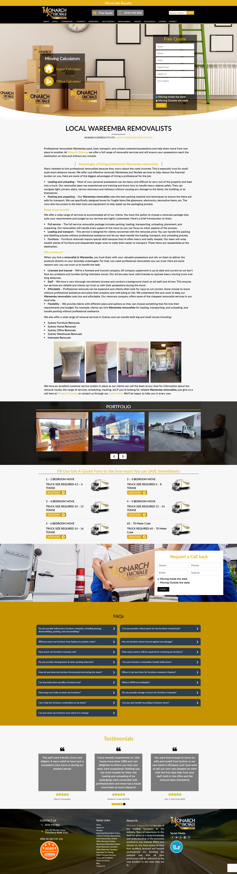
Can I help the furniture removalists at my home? (62, 702)
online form (116, 393)
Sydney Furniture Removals (64, 323)
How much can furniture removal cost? (57, 651)
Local (54, 21)
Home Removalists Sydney (106, 838)
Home (98, 825)
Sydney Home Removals (62, 326)
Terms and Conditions (104, 858)
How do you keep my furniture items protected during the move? (70, 672)
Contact (173, 21)
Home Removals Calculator (107, 847)
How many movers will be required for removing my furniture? (152, 651)
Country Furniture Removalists (108, 836)
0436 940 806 (52, 825)
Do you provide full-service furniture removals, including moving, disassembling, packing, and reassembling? (70, 630)
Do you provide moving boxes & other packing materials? (66, 661)
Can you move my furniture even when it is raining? (64, 712)
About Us (100, 827)
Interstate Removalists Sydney (108, 833)
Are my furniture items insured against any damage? (147, 641)
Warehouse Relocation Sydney (108, 844)
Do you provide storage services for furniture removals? (149, 692)
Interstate (93, 21)
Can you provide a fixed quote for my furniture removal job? (151, 628)
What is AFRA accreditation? (136, 682)
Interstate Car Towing (104, 852)
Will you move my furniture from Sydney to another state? (67, 641)
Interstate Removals (59, 337)
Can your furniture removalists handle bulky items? (147, 661)
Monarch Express (77, 152)
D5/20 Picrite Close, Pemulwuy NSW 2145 (56, 831)
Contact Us (100, 866)
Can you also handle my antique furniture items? (145, 702)
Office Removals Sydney (105, 841)
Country (80, 21)
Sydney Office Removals (62, 330)
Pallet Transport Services (106, 855)
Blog (98, 863)
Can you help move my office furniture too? (60, 682)
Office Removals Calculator (107, 849)
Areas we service (103, 860)
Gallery (137, 21)
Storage (162, 21)
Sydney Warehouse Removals (65, 334)
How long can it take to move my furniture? (60, 692)
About (46, 21)
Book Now (53, 492)
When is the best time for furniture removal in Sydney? (149, 672)
